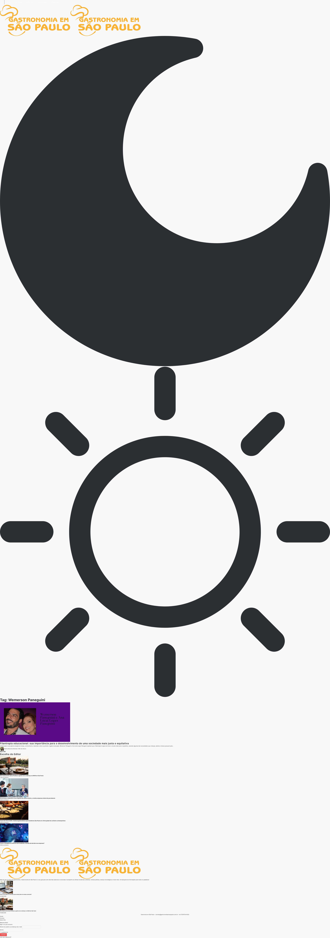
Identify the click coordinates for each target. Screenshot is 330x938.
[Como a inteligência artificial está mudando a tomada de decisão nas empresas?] (14, 833)
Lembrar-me (4, 932)
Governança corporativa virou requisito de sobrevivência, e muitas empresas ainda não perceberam (27, 798)
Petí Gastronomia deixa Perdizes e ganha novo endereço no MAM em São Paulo (21, 775)
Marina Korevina (8, 748)
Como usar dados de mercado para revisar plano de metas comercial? (16, 894)
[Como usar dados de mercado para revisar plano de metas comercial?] (6, 887)
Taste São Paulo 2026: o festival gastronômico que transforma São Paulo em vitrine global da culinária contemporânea (32, 820)
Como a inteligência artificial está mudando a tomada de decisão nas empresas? (22, 843)
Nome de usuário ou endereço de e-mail (11, 927)
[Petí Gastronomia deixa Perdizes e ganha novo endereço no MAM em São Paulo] (14, 765)
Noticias (15, 748)
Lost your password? (5, 937)
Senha (1, 930)
